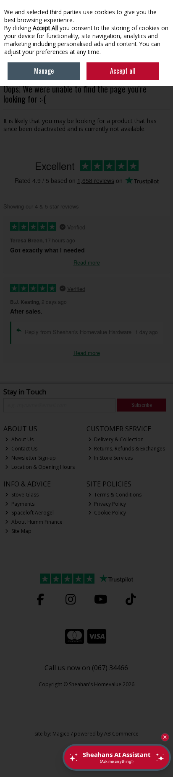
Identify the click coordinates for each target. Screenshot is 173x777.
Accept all (123, 71)
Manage (44, 71)
